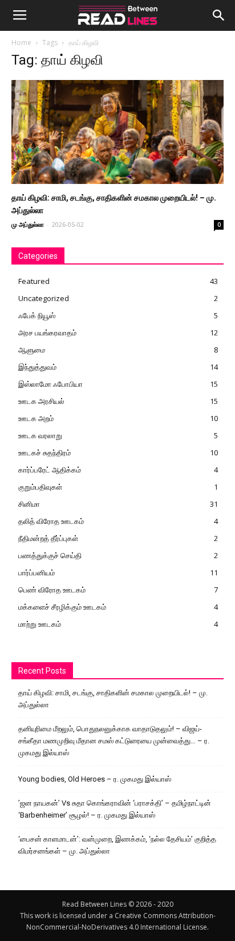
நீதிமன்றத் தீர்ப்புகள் (48, 538)
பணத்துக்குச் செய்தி (50, 555)
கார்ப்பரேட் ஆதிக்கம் (49, 470)
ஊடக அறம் (36, 418)
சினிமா (29, 504)
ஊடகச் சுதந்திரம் (44, 452)
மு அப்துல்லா (27, 224)
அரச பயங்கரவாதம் (47, 332)
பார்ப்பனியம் (36, 572)
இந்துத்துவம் (37, 367)
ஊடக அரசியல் (41, 401)
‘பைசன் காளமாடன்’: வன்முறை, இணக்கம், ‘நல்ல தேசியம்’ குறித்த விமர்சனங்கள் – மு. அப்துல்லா (117, 845)
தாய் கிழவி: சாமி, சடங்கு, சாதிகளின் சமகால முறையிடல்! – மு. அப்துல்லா (113, 698)
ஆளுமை (31, 350)
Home (21, 42)
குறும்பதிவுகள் (40, 487)
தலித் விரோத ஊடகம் (51, 521)
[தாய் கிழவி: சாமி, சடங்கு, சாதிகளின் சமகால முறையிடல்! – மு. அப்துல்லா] (117, 132)
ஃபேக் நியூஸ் (36, 315)
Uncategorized (43, 298)
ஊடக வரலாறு (40, 435)
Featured (34, 281)
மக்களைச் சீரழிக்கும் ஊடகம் (62, 607)
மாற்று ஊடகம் (39, 624)
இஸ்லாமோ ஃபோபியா (50, 384)
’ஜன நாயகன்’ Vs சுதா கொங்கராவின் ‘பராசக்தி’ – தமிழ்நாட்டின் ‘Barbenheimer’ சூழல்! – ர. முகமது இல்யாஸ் (114, 809)
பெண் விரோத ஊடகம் (52, 589)
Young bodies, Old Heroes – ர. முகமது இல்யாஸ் (94, 779)
